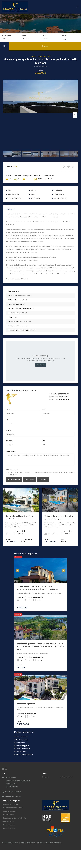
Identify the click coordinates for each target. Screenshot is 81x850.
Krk (49, 56)
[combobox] (10, 39)
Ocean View (58, 190)
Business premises (22, 737)
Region (24, 35)
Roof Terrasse (59, 194)
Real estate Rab (8, 821)
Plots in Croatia (8, 814)
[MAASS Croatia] (31, 6)
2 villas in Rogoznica (26, 704)
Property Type (6, 35)
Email (43, 409)
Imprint (46, 777)
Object (64, 35)
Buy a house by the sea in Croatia (14, 818)
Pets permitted (13, 194)
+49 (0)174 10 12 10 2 (61, 397)
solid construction (14, 198)
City (43, 441)
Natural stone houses (23, 749)
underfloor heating (60, 198)
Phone (8, 420)
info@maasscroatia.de (61, 399)
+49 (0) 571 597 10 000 (62, 394)
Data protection (67, 777)
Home (33, 56)
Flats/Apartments (22, 740)
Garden (33, 190)
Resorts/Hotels (21, 752)
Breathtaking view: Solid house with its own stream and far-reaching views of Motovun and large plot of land (40, 646)
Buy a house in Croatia (10, 804)
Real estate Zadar (9, 828)
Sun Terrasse (35, 198)
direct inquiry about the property (21, 390)
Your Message (10, 451)
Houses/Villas (20, 743)
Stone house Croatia (10, 811)
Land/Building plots (22, 746)
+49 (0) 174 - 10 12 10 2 (13, 791)
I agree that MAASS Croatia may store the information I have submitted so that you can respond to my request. (41, 473)
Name (8, 409)
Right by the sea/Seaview (24, 754)
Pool (32, 194)
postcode (9, 441)
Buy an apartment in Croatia (13, 808)
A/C (9, 190)
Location (45, 35)
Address (9, 430)
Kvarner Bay (42, 56)
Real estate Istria (9, 825)
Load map (40, 365)
